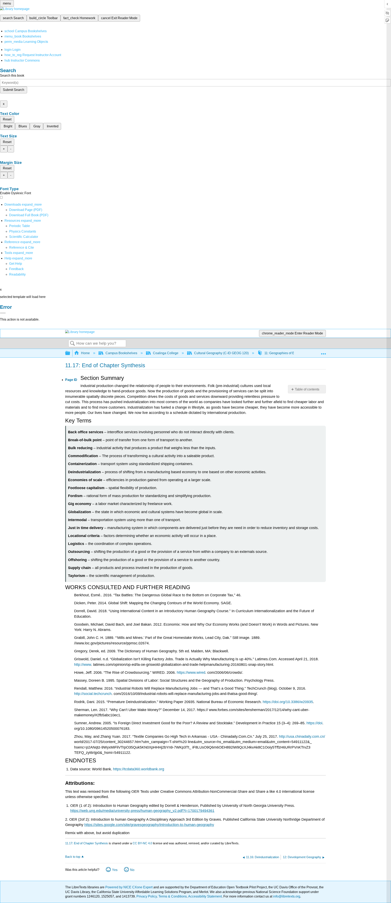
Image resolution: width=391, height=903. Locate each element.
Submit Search (13, 90)
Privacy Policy (146, 896)
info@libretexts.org (286, 896)
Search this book (12, 75)
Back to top (72, 856)
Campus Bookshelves (121, 353)
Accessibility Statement (205, 896)
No (132, 870)
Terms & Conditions (172, 896)
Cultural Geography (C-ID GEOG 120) (221, 353)
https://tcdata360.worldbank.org (138, 769)
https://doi (314, 723)
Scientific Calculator (23, 236)
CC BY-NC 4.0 (142, 843)
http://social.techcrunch (93, 694)
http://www (82, 665)
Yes (115, 870)
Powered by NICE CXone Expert (129, 887)
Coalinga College (165, 353)
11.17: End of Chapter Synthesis (86, 843)
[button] (16, 269)
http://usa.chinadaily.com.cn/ (302, 736)
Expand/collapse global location (323, 352)
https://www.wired (191, 672)
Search (72, 343)
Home (85, 353)
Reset (7, 119)
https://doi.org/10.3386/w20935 (288, 702)
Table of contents (307, 389)
